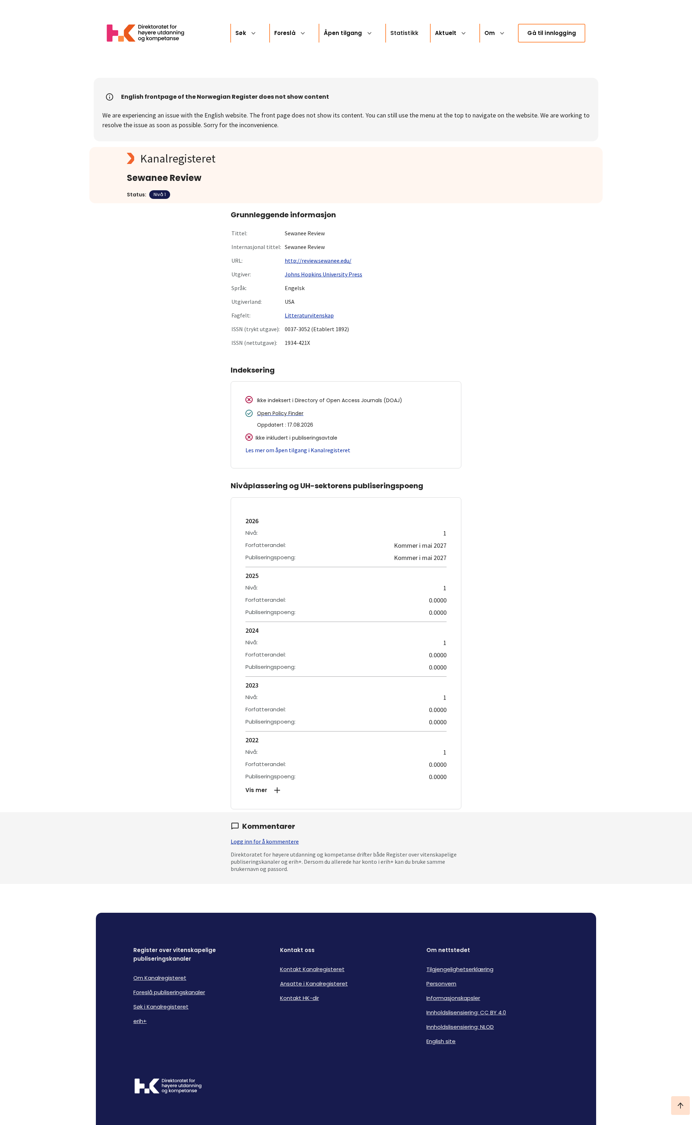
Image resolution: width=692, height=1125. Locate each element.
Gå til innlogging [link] (551, 33)
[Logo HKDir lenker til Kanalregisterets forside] (150, 33)
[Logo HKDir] (168, 1086)
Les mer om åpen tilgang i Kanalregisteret (297, 450)
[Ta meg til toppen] (680, 1105)
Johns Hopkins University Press (323, 274)
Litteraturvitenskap (309, 315)
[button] (346, 790)
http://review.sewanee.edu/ (318, 260)
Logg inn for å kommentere (265, 841)
